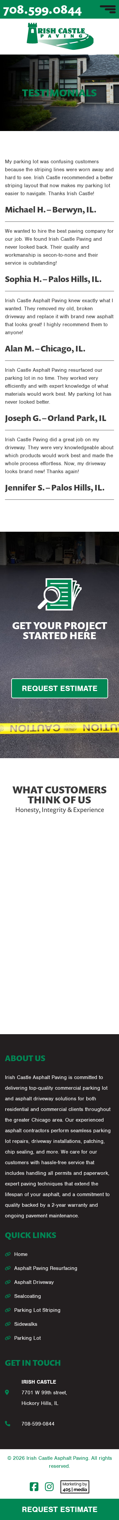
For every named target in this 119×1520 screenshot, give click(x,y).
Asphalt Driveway (34, 1282)
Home (20, 1254)
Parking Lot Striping (37, 1310)
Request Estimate (60, 1509)
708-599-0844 (38, 1424)
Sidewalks (25, 1324)
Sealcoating (27, 1296)
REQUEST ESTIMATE (60, 688)
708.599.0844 (42, 9)
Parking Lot (27, 1338)
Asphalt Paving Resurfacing (45, 1268)
